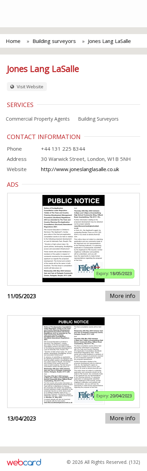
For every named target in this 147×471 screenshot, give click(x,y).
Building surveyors (54, 40)
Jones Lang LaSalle (109, 40)
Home (13, 40)
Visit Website (29, 86)
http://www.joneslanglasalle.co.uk (80, 169)
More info (122, 296)
